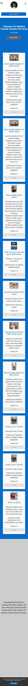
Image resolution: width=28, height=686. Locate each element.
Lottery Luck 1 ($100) (14, 427)
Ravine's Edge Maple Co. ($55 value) (14, 374)
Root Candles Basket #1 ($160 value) (14, 65)
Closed (14, 112)
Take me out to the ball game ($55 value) (14, 253)
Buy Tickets (13, 14)
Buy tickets (14, 37)
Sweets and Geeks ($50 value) (14, 293)
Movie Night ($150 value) (14, 196)
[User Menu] (25, 3)
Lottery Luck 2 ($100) (14, 465)
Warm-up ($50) (14, 503)
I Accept (13, 683)
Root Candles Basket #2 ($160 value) (14, 130)
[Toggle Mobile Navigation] (1, 3)
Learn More (17, 680)
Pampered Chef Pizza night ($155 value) (14, 333)
